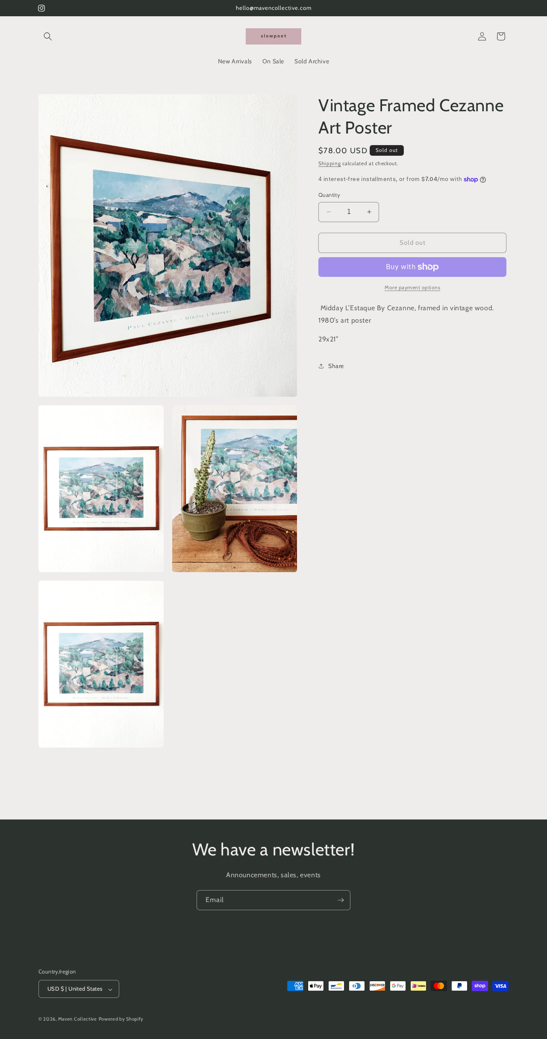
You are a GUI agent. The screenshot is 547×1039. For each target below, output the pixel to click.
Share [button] (336, 366)
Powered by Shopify (121, 1019)
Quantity (329, 194)
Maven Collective (77, 1019)
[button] (47, 36)
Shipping (329, 163)
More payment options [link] (412, 287)
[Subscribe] (340, 900)
